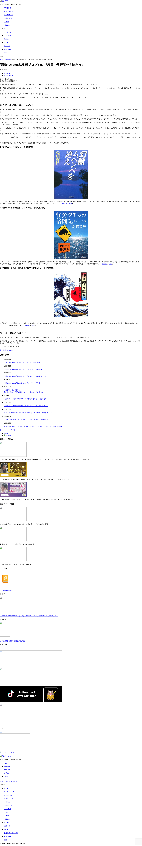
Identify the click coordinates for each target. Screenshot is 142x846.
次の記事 (10, 350)
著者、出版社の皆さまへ (8, 781)
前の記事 (3, 350)
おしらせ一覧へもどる (7, 430)
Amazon (64, 203)
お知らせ (7, 73)
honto (70, 203)
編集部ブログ (8, 75)
